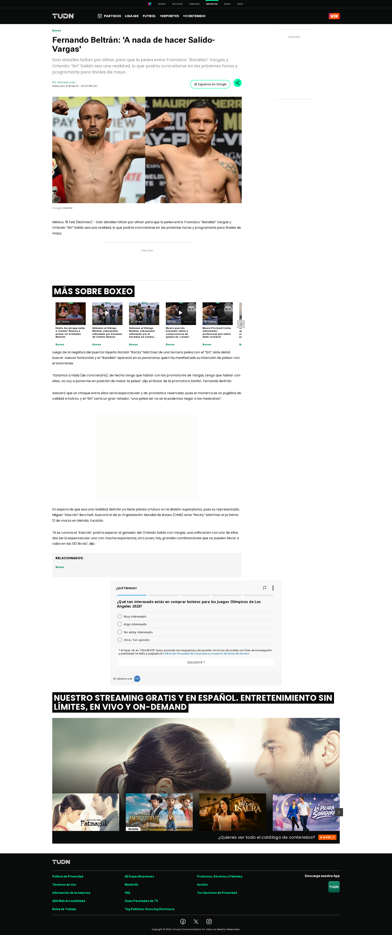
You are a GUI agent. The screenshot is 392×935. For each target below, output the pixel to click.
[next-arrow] (241, 324)
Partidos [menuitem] (112, 16)
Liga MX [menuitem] (132, 16)
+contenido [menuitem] (194, 16)
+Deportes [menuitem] (169, 16)
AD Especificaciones (139, 876)
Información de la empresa (71, 892)
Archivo (202, 884)
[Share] (238, 83)
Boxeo (56, 30)
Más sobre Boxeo (93, 291)
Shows (162, 4)
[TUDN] (63, 16)
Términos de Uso (64, 884)
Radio (227, 4)
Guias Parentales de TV (141, 901)
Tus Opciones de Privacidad (217, 892)
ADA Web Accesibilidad (68, 901)
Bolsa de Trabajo (64, 909)
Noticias (177, 4)
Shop (240, 4)
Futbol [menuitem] (149, 16)
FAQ (127, 892)
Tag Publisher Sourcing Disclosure (150, 909)
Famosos (194, 4)
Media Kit (131, 884)
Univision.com (66, 82)
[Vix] (334, 16)
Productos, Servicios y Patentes (219, 876)
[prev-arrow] (49, 812)
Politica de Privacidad (67, 876)
